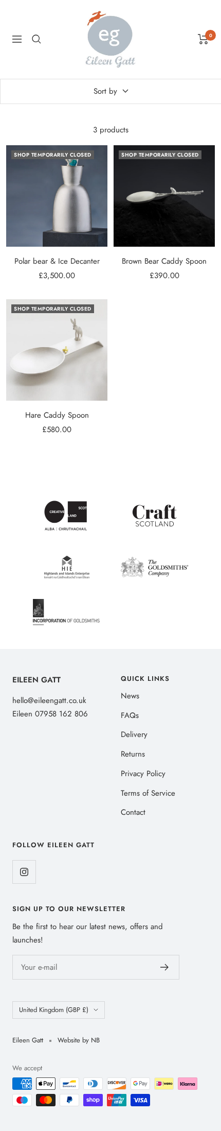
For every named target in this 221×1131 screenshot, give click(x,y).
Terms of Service (148, 793)
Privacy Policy (143, 773)
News (130, 695)
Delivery (134, 734)
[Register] (164, 967)
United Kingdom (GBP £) (53, 1010)
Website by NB (79, 1040)
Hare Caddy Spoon (57, 415)
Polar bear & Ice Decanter (57, 261)
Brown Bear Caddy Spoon (164, 261)
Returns (133, 754)
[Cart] (203, 39)
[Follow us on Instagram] (23, 871)
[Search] (36, 39)
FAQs (130, 715)
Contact (133, 812)
